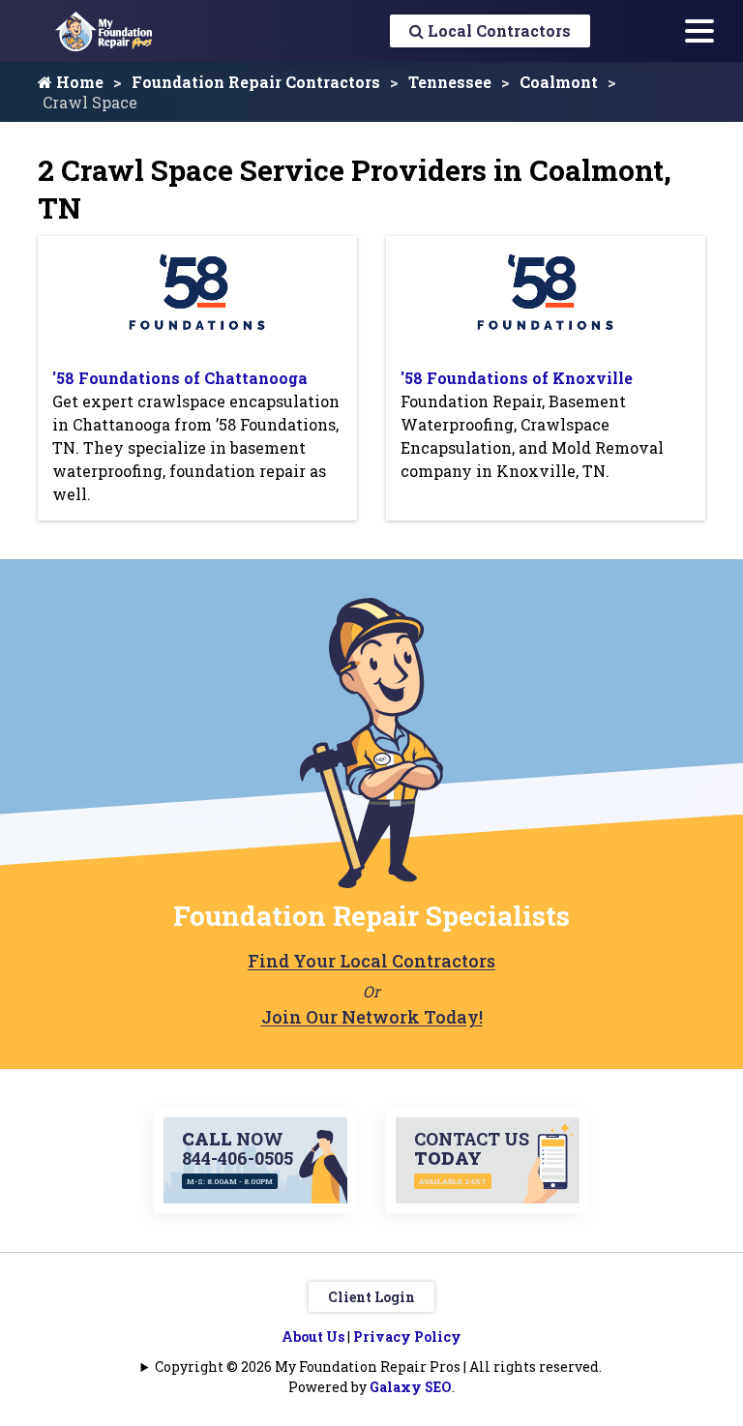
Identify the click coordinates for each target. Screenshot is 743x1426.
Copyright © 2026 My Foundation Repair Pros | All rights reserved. (378, 1366)
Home (78, 82)
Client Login (371, 1297)
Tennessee (449, 82)
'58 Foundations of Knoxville (517, 378)
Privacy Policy (407, 1336)
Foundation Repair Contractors (256, 82)
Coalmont (559, 82)
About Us (313, 1336)
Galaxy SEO (411, 1387)
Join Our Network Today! (372, 1016)
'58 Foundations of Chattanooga (180, 378)
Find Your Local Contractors (371, 960)
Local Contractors (497, 30)
